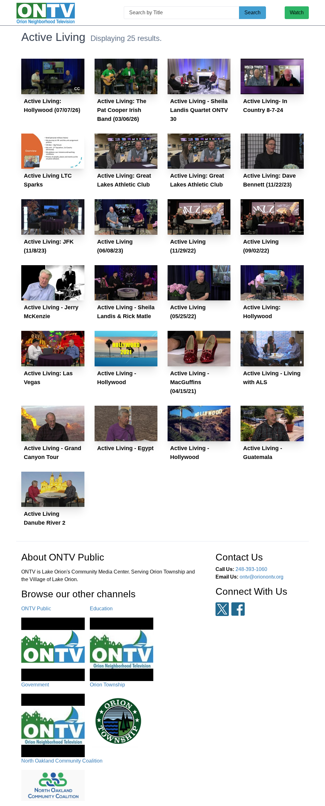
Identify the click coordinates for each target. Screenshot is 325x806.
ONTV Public (36, 608)
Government (35, 684)
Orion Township (107, 684)
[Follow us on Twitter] (222, 609)
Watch (297, 12)
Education (101, 608)
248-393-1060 (251, 569)
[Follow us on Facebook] (238, 609)
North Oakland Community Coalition (62, 760)
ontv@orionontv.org (261, 577)
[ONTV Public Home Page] (45, 13)
